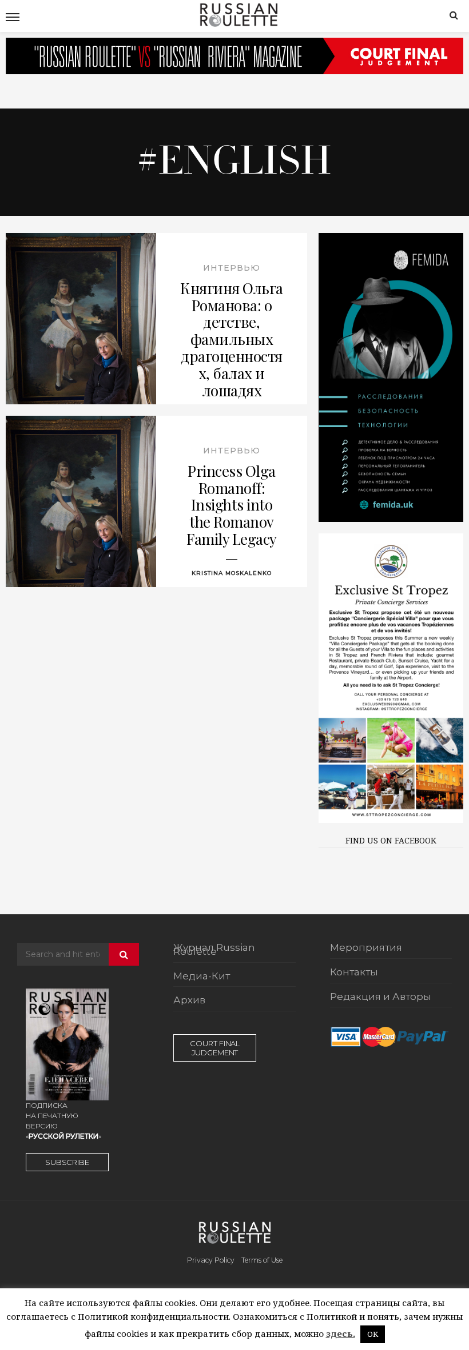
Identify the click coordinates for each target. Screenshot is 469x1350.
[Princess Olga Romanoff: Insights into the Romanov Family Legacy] (81, 501)
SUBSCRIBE (67, 1162)
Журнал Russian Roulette (214, 950)
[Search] (453, 15)
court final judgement (215, 1048)
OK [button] (372, 1334)
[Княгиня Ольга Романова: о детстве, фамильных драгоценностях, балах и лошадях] (81, 318)
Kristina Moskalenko (232, 573)
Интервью (231, 268)
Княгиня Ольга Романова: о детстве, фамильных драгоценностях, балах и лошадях (231, 339)
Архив (189, 1000)
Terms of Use (262, 1260)
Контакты (354, 972)
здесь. (340, 1333)
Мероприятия (366, 948)
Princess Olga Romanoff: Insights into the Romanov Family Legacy (231, 505)
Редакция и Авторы (380, 997)
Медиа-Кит (201, 976)
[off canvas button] (12, 17)
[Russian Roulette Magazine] (238, 13)
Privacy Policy (210, 1260)
